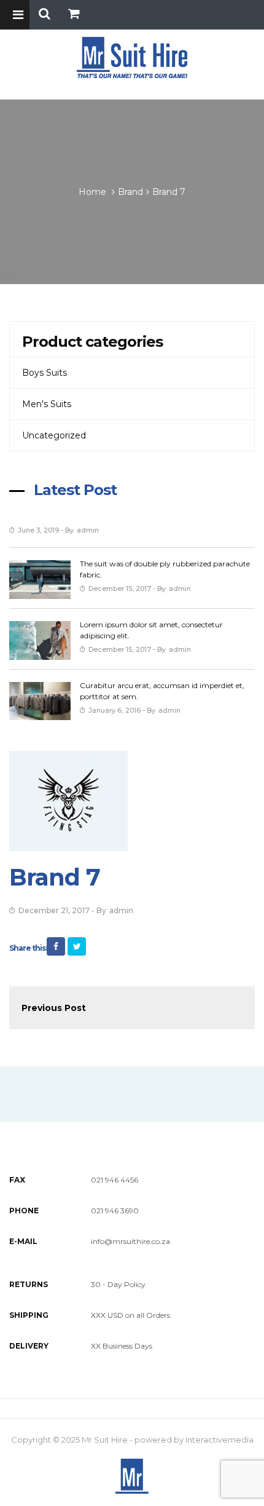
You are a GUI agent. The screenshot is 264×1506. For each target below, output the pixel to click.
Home (92, 191)
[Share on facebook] (56, 946)
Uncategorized (54, 435)
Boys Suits (44, 372)
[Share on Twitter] (77, 946)
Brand (130, 191)
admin (88, 530)
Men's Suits (46, 404)
